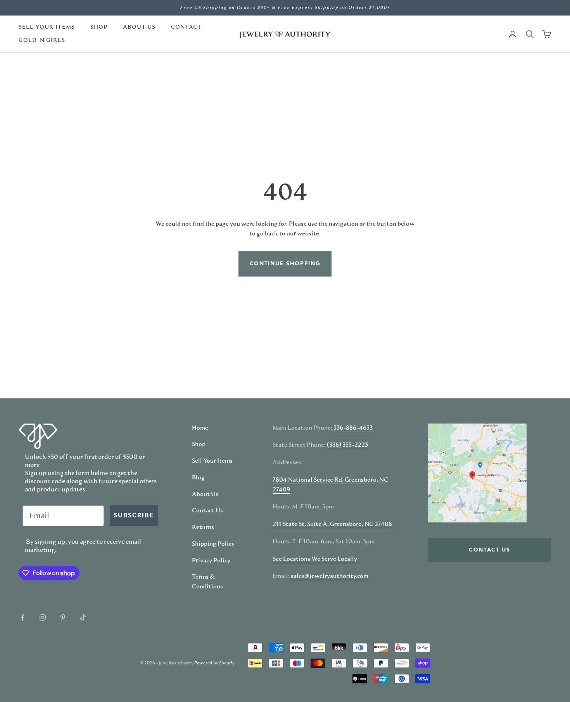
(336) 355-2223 (347, 445)
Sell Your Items (47, 27)
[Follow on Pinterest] (63, 617)
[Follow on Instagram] (43, 617)
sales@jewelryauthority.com (329, 576)
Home (200, 428)
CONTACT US (489, 550)
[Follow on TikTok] (83, 617)
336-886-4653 (353, 428)
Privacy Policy (211, 561)
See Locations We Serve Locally (315, 559)
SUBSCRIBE (134, 516)
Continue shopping (285, 263)
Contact (186, 27)
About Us (139, 27)
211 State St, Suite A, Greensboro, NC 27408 (332, 524)
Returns (203, 527)
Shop (98, 27)
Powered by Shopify (214, 663)
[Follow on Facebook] (22, 617)
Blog (198, 478)
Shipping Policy (213, 544)
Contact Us (207, 511)
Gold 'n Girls (42, 40)
